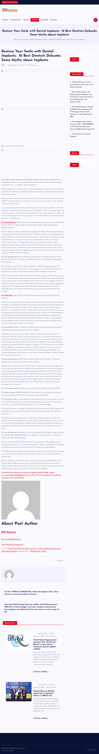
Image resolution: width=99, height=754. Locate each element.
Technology (44, 20)
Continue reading (40, 671)
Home (16, 39)
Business (5, 20)
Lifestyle (26, 20)
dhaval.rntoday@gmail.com (11, 539)
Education (53, 20)
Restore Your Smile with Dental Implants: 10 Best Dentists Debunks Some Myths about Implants (52, 39)
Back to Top (92, 749)
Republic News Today (38, 551)
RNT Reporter (8, 532)
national (60, 560)
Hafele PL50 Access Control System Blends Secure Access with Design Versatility (81, 84)
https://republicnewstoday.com (12, 544)
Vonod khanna (41, 633)
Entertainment (16, 20)
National (35, 20)
